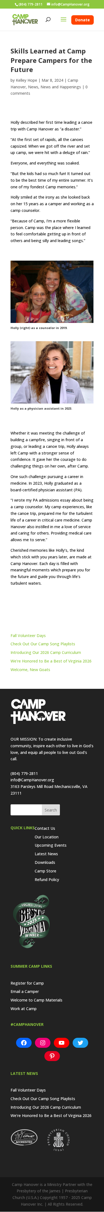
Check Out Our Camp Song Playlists (43, 643)
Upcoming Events (51, 845)
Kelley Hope (26, 80)
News (33, 86)
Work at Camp (24, 1008)
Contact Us (45, 828)
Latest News (46, 853)
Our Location (47, 836)
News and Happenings (60, 86)
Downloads (45, 862)
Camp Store (45, 871)
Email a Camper (25, 991)
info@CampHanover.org (32, 779)
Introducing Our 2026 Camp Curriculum (46, 652)
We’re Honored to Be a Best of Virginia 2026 (51, 661)
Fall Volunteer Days (28, 635)
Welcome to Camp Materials (36, 1000)
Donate (82, 19)
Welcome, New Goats (30, 669)
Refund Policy (47, 879)
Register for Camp (27, 983)
